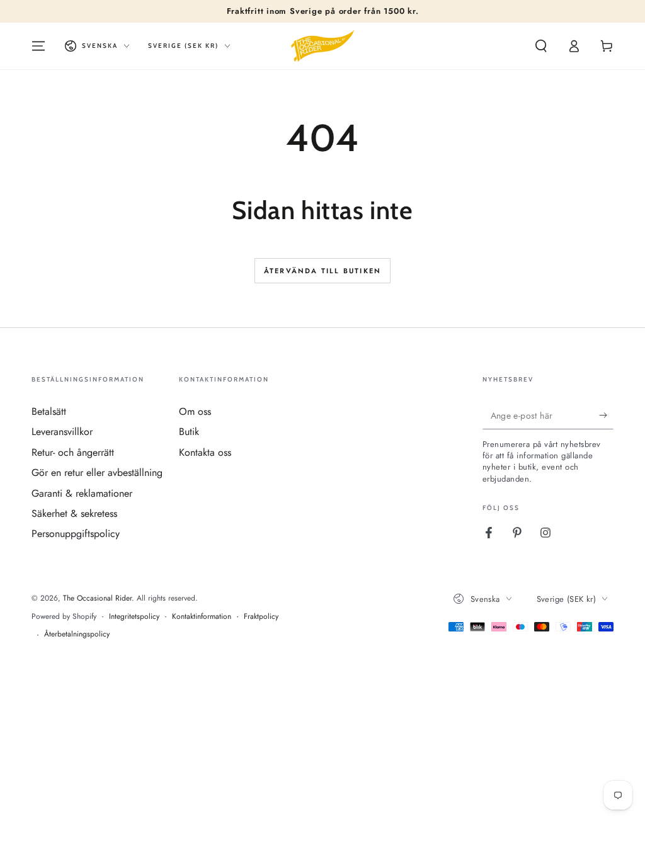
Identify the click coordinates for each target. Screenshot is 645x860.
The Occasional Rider (97, 598)
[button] (541, 46)
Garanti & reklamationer (81, 493)
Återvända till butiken (322, 271)
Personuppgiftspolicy (75, 533)
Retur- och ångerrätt (72, 452)
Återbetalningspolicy (77, 634)
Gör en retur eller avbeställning (97, 472)
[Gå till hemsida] (322, 46)
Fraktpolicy (261, 616)
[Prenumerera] (606, 415)
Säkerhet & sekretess (74, 513)
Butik (189, 431)
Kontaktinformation (201, 616)
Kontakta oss (205, 452)
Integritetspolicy (134, 616)
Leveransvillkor (62, 431)
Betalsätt (48, 411)
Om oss (195, 411)
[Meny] (38, 46)
